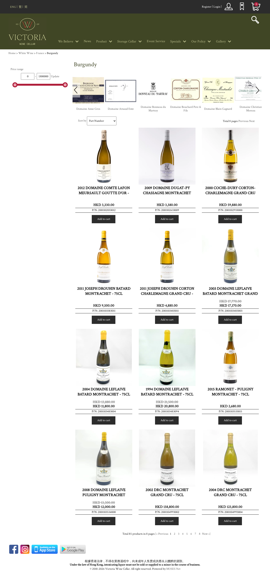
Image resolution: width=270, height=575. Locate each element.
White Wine (25, 53)
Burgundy (52, 53)
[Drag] (15, 84)
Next (252, 121)
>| (209, 534)
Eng (13, 7)
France (40, 53)
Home (12, 53)
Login (216, 7)
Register (206, 7)
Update (55, 76)
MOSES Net (173, 569)
